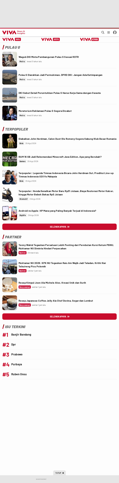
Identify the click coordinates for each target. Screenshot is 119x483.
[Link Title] (9, 59)
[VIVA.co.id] (13, 32)
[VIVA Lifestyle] (50, 39)
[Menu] (108, 32)
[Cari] (103, 32)
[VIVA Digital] (11, 39)
